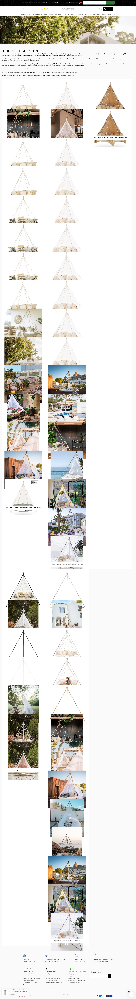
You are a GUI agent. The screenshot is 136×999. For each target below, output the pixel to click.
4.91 (39, 9)
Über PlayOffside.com (74, 982)
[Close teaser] (129, 992)
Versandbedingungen (74, 978)
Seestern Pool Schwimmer (30, 982)
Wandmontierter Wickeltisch (54, 982)
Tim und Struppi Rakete (52, 980)
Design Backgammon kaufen (31, 978)
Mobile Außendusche (52, 987)
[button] (29, 9)
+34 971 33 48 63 (76, 969)
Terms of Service (57, 995)
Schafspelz (49, 974)
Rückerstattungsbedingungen (76, 980)
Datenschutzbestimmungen (70, 995)
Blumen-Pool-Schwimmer (53, 978)
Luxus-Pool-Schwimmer (30, 987)
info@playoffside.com (74, 974)
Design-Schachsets (28, 980)
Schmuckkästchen (51, 985)
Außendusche (27, 985)
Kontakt (70, 976)
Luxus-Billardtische (28, 976)
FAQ (69, 988)
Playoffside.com (31, 996)
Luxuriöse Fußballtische (30, 974)
